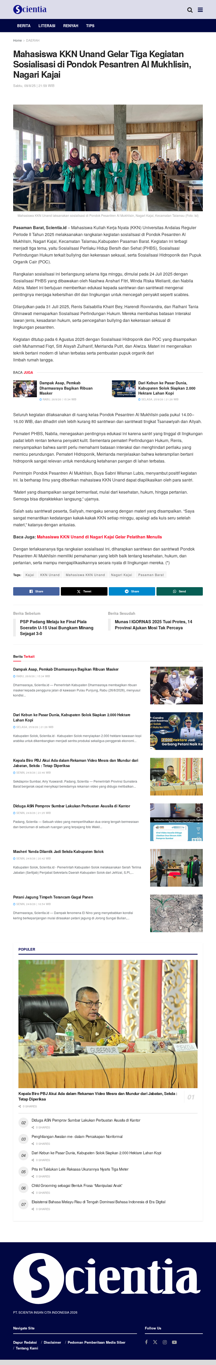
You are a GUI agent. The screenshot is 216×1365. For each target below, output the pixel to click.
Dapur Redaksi (25, 1342)
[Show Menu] (200, 9)
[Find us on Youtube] (174, 1342)
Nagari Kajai (121, 574)
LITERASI (46, 25)
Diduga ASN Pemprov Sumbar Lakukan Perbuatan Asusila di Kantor (71, 805)
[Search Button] (190, 9)
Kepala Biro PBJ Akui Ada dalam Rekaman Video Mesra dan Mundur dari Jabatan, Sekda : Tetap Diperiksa (75, 763)
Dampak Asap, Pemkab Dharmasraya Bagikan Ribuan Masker (66, 388)
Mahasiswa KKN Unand (85, 574)
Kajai (30, 574)
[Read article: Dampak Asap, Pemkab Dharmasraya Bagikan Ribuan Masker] (25, 388)
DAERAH (33, 40)
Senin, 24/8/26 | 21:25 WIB (33, 813)
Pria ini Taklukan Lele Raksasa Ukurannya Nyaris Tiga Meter (80, 1169)
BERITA (24, 25)
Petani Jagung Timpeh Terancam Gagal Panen (53, 897)
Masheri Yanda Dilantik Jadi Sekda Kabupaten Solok (58, 851)
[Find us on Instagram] (165, 1342)
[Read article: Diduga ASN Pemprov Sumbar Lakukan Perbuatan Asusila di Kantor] (176, 822)
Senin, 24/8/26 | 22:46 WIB (33, 772)
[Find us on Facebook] (146, 1342)
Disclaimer (52, 1342)
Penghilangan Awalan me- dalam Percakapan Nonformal (77, 1136)
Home (17, 40)
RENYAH (70, 25)
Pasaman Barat (151, 574)
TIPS (90, 25)
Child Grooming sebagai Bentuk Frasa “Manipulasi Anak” (77, 1185)
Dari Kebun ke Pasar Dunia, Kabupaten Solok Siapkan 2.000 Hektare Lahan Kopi (166, 388)
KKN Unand (50, 574)
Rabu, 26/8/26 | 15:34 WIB (59, 399)
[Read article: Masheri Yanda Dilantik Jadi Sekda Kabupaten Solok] (176, 868)
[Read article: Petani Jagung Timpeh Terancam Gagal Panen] (176, 913)
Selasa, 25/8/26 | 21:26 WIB (160, 399)
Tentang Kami (27, 1348)
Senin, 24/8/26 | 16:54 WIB (33, 904)
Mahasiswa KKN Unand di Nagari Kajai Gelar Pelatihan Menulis (99, 537)
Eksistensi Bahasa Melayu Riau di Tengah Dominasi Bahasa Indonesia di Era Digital (98, 1201)
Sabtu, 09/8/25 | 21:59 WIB (34, 85)
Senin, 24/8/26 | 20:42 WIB (33, 858)
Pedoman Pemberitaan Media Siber (96, 1342)
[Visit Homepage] (30, 9)
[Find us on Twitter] (155, 1342)
